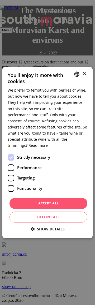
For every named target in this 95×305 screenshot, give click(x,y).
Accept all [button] (48, 203)
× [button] (84, 74)
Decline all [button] (48, 216)
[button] (48, 228)
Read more (38, 145)
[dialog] (47, 152)
